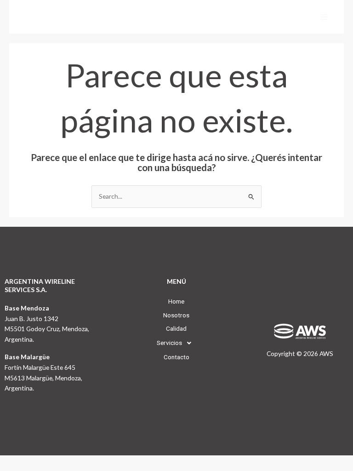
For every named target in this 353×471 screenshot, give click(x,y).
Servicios (169, 342)
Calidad (176, 328)
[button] (176, 343)
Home (176, 301)
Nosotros (176, 315)
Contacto (176, 357)
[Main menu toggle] (324, 17)
